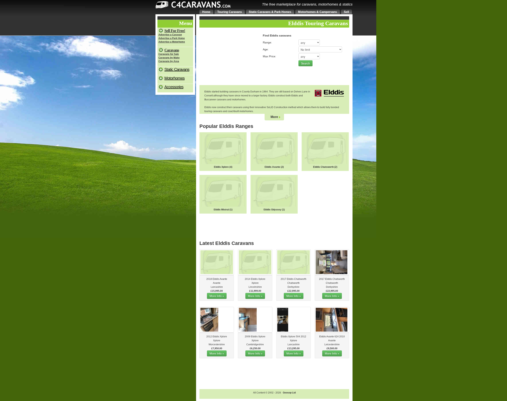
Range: (267, 42)
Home (206, 11)
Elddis (216, 279)
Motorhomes (174, 78)
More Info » (217, 295)
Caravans (171, 50)
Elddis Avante (272, 167)
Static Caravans (176, 69)
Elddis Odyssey (272, 209)
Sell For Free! (174, 30)
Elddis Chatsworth (323, 167)
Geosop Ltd (289, 392)
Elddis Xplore (221, 167)
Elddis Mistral (221, 209)
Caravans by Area (168, 61)
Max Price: (269, 56)
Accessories (173, 87)
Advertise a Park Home (171, 38)
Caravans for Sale (168, 54)
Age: (266, 49)
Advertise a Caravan (170, 34)
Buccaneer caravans (215, 99)
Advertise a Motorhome (171, 41)
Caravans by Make (169, 57)
